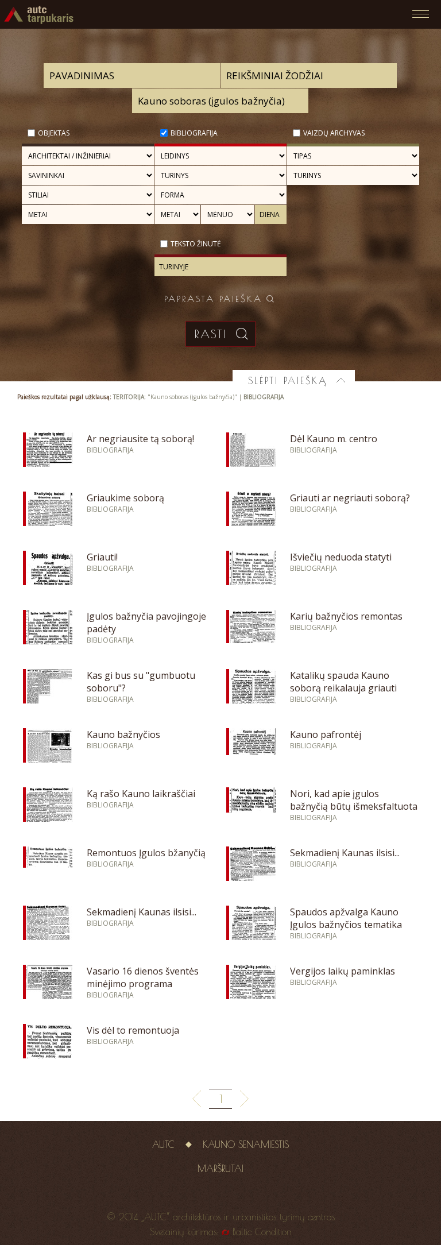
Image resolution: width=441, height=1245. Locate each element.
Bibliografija (194, 133)
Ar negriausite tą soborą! (140, 438)
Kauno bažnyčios (123, 734)
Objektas (53, 133)
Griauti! (102, 557)
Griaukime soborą (125, 498)
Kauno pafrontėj (325, 734)
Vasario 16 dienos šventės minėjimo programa (143, 977)
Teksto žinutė (196, 244)
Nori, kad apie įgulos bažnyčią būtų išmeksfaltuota (353, 800)
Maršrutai (220, 1168)
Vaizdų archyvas (334, 133)
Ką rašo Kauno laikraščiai (141, 793)
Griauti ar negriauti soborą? (350, 498)
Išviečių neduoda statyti (341, 557)
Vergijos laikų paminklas (342, 971)
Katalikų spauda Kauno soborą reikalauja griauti (343, 681)
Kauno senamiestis (246, 1144)
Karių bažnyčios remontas (346, 616)
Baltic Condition (262, 1232)
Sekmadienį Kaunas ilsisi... (345, 852)
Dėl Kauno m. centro (333, 438)
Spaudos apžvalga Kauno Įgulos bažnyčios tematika (346, 918)
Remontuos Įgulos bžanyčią (146, 852)
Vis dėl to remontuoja (133, 1030)
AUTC (163, 1144)
